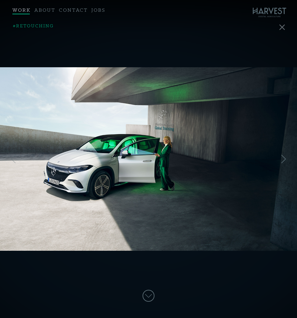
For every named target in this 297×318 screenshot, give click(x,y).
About (44, 10)
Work (21, 10)
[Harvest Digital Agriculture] (271, 12)
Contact (73, 10)
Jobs (98, 10)
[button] (284, 159)
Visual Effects (35, 26)
